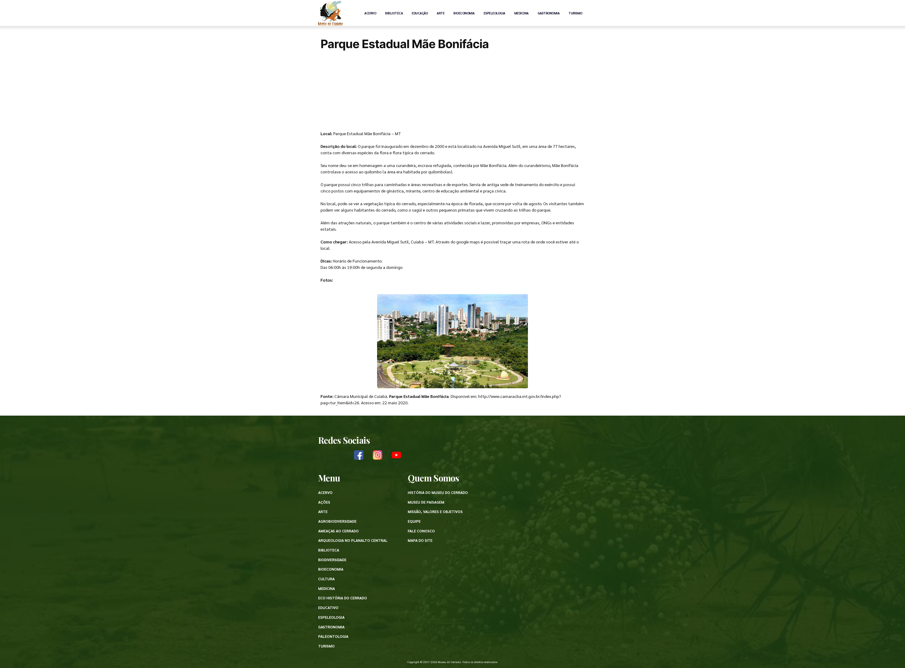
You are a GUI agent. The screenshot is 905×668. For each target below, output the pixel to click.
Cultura (326, 578)
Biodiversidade (332, 559)
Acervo (370, 13)
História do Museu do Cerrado (438, 492)
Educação (420, 13)
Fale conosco (421, 530)
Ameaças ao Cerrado (338, 530)
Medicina (521, 13)
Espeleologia (494, 13)
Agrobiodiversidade (337, 521)
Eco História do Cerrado (342, 597)
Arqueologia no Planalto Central (352, 540)
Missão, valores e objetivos (435, 511)
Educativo (328, 607)
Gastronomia (549, 13)
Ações (324, 502)
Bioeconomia (464, 13)
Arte (440, 13)
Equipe (414, 521)
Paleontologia (333, 636)
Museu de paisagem (426, 502)
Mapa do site (420, 540)
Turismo (575, 13)
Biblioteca (394, 13)
